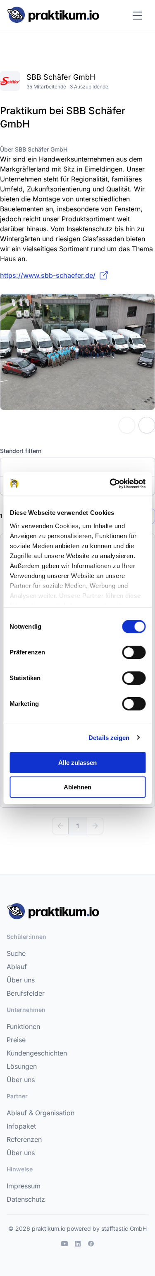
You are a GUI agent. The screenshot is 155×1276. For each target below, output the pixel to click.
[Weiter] (95, 826)
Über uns (21, 980)
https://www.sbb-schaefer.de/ (47, 275)
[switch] (133, 652)
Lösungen (22, 1066)
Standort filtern (20, 450)
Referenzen (24, 1139)
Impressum (24, 1186)
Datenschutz (26, 1199)
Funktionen (23, 1026)
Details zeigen (108, 737)
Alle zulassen (77, 762)
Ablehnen (77, 787)
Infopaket (21, 1126)
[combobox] (77, 467)
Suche (16, 953)
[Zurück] (60, 826)
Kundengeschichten (37, 1053)
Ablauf (17, 967)
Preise (16, 1040)
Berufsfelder (26, 993)
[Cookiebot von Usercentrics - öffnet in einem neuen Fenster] (110, 483)
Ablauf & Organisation (40, 1113)
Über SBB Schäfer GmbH (33, 149)
